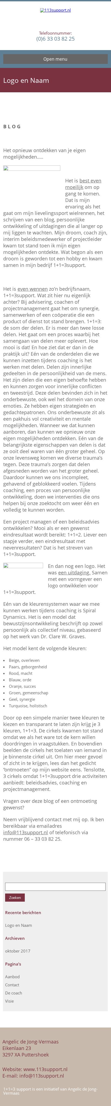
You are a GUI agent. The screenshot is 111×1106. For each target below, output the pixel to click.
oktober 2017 (17, 951)
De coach (13, 993)
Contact (12, 984)
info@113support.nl (25, 832)
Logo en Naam (18, 925)
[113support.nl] (55, 16)
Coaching (68, 111)
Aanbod (12, 976)
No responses (93, 111)
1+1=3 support (17, 1089)
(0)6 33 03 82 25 (55, 38)
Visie (9, 1001)
